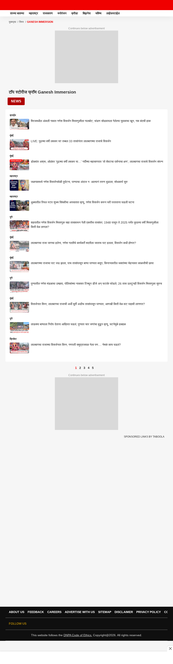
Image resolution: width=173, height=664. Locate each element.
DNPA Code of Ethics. (78, 635)
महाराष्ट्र (33, 13)
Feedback (36, 612)
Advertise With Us (80, 612)
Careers (54, 612)
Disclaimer (124, 612)
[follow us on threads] (138, 623)
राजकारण (48, 13)
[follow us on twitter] (126, 623)
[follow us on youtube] (143, 623)
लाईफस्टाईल (113, 13)
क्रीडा (74, 13)
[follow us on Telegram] (155, 623)
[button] (169, 12)
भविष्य (98, 13)
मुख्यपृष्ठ (12, 21)
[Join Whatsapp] (161, 623)
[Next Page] (97, 367)
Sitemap (104, 612)
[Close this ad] (170, 648)
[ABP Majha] (4, 13)
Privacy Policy (148, 612)
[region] (86, 657)
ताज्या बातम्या (17, 13)
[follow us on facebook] (132, 623)
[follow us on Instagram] (149, 623)
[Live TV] (159, 5)
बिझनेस (87, 13)
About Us (16, 612)
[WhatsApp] (167, 5)
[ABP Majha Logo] (14, 5)
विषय (21, 21)
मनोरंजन (62, 13)
